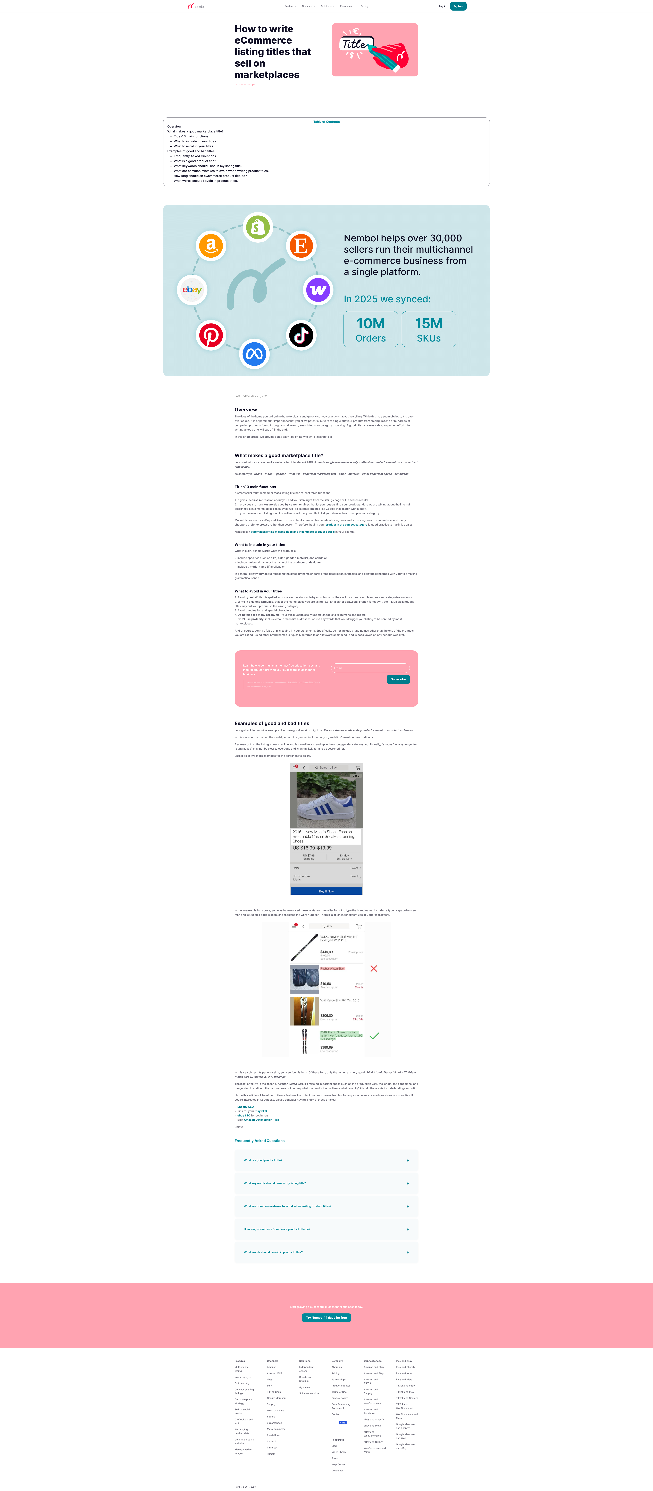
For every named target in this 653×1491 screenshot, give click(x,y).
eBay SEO (243, 1115)
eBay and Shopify (374, 1419)
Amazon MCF (274, 1373)
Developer (337, 1470)
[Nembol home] (232, 6)
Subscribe (398, 679)
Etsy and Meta (404, 1379)
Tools (335, 1458)
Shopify (271, 1404)
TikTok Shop (274, 1391)
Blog (334, 1445)
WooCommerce (275, 1410)
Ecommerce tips (245, 84)
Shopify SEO (245, 1106)
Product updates (341, 1385)
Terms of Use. (308, 682)
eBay (270, 1379)
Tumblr (271, 1453)
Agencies (304, 1387)
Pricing (365, 6)
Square (271, 1416)
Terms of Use (339, 1391)
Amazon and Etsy (374, 1373)
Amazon (271, 1367)
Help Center (338, 1464)
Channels (307, 6)
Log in (442, 6)
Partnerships (339, 1379)
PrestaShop (273, 1435)
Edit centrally (242, 1383)
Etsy (269, 1385)
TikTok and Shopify (407, 1398)
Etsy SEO (261, 1111)
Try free (458, 6)
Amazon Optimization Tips (261, 1119)
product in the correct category (346, 524)
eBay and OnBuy (373, 1441)
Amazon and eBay (374, 1367)
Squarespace (274, 1422)
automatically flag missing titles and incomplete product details (292, 531)
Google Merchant (276, 1398)
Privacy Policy (292, 682)
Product (289, 6)
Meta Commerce (276, 1428)
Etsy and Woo (404, 1373)
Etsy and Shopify (405, 1367)
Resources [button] (346, 6)
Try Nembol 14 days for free (326, 1317)
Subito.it (272, 1441)
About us (337, 1367)
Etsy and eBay (404, 1360)
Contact (336, 1414)
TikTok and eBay (405, 1385)
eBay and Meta (372, 1425)
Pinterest (272, 1447)
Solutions (326, 6)
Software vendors (309, 1393)
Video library (339, 1451)
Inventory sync (243, 1377)
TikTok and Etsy (405, 1391)
